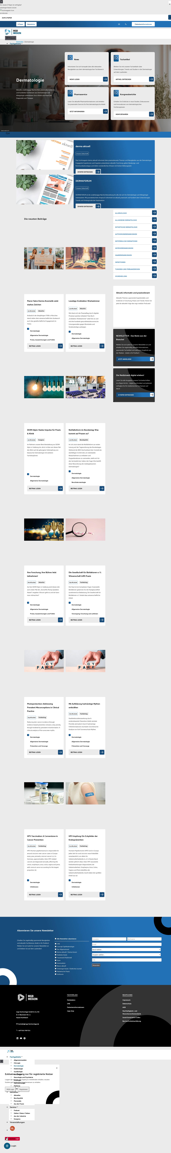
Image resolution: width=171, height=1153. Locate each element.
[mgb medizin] (13, 34)
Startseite (19, 41)
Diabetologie (18, 1068)
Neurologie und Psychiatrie (23, 1077)
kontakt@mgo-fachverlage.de (28, 1023)
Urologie (17, 1088)
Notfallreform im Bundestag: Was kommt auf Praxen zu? (84, 431)
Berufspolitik (18, 1098)
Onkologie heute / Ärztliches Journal (69, 968)
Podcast (16, 1110)
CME (58, 943)
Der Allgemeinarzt (63, 949)
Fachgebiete (15, 1057)
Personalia (17, 1100)
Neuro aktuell (61, 965)
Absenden (96, 965)
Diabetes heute (62, 954)
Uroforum (60, 974)
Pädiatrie (17, 1085)
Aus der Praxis (19, 1103)
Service (13, 1107)
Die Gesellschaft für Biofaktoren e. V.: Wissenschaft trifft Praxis (85, 574)
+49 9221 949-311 (24, 1030)
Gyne (58, 960)
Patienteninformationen (143, 24)
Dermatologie (19, 1065)
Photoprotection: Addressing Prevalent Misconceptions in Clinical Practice (43, 707)
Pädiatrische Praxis (63, 971)
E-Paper (20, 24)
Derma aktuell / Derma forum (67, 952)
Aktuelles (14, 1092)
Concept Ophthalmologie (65, 946)
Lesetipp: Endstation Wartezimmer (84, 301)
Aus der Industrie (20, 1116)
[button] (8, 133)
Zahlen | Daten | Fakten (22, 1113)
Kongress (17, 1118)
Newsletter (31, 24)
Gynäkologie (18, 1071)
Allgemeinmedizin (20, 1060)
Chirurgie (17, 1062)
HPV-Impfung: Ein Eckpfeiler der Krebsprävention (83, 837)
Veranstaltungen (17, 1122)
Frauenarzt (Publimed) (64, 957)
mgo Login (11, 1145)
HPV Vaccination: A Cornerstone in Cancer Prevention (42, 837)
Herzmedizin (61, 963)
